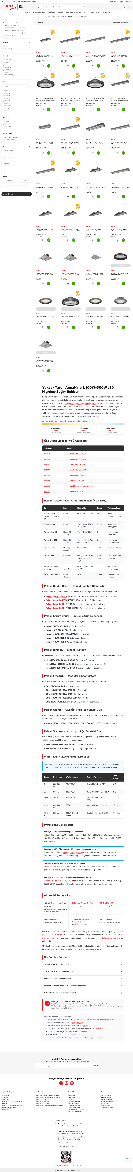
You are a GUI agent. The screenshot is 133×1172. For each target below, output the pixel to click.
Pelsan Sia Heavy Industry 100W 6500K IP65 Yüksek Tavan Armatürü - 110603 (45, 274)
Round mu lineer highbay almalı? (57, 978)
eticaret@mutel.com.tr (27, 2)
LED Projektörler (106, 919)
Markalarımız (106, 12)
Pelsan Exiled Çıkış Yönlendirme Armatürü (49, 1106)
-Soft (55, 1170)
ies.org (85, 1025)
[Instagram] (66, 1083)
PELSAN (38, 52)
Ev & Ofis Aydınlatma (39, 12)
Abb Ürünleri (105, 1104)
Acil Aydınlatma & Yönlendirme (11, 1101)
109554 (47, 486)
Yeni (6, 170)
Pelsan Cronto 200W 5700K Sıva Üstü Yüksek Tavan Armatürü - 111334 (95, 186)
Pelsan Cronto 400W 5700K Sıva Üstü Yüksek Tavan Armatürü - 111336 (94, 230)
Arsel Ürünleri (105, 1106)
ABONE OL (95, 1065)
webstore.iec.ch (107, 1019)
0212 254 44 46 (8, 2)
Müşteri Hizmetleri (74, 1106)
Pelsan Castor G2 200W (76, 470)
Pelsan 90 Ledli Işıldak (42, 1101)
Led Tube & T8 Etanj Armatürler (15, 28)
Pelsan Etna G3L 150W (76, 475)
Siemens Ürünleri (107, 1099)
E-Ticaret (60, 1170)
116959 (47, 454)
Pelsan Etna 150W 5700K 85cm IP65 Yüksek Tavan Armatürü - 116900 (45, 186)
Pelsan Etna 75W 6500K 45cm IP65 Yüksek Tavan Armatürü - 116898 (45, 143)
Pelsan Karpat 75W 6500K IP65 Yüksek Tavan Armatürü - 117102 (44, 56)
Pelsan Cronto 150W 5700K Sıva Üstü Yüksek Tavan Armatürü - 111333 (70, 186)
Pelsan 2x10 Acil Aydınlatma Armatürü (47, 1095)
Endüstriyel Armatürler (66, 16)
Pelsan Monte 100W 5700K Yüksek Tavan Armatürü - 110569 (45, 317)
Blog (85, 12)
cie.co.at (84, 1032)
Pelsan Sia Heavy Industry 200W (80, 486)
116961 (47, 465)
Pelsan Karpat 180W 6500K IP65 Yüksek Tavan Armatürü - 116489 (94, 143)
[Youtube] (72, 1083)
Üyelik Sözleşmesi (74, 1101)
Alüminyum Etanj (50, 919)
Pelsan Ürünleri (106, 1097)
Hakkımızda (112, 2)
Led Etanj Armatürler (12, 25)
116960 (47, 459)
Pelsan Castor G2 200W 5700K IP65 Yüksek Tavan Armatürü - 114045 (120, 317)
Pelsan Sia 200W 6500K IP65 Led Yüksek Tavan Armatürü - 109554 (94, 274)
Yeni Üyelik (71, 1095)
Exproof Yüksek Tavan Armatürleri (80, 920)
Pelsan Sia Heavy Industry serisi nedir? (60, 993)
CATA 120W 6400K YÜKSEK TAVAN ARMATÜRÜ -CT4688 (119, 274)
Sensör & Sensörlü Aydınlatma (11, 1106)
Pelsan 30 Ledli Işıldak (42, 1104)
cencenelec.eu (98, 1029)
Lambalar (4, 1097)
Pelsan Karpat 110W (75, 491)
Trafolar (4, 1104)
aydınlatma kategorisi (109, 938)
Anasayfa (49, 16)
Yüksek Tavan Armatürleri (15, 33)
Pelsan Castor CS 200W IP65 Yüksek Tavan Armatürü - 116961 (70, 317)
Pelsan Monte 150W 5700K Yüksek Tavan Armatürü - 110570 (94, 317)
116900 (47, 475)
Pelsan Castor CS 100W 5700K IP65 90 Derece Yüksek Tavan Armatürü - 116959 (45, 99)
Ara (83, 7)
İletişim (121, 2)
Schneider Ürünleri (107, 1101)
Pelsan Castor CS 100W (76, 454)
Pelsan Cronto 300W (75, 481)
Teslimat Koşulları (74, 1097)
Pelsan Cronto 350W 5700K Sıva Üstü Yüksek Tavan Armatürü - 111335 (119, 230)
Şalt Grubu (5, 1110)
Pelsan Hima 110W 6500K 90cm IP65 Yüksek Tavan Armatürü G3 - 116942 (70, 99)
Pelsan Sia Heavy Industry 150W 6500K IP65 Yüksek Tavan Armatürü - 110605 (45, 361)
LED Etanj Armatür (107, 903)
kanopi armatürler (77, 931)
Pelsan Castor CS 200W (76, 465)
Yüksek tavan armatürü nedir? (56, 964)
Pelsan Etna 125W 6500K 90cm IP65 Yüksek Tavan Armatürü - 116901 (120, 143)
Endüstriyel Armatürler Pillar (82, 903)
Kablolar (60, 12)
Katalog (129, 2)
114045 (47, 470)
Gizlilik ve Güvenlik (74, 1108)
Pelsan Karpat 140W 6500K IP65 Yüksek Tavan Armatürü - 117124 (119, 56)
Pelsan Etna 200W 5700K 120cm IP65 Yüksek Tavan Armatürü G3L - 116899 (120, 186)
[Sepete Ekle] (48, 66)
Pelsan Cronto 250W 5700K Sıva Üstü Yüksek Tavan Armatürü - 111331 (70, 230)
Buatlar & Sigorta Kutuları (73, 12)
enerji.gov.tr (100, 1038)
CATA (112, 270)
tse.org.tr (82, 1035)
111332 (47, 481)
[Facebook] (61, 1083)
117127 (47, 491)
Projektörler (5, 1099)
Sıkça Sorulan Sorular (75, 1112)
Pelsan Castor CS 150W (76, 459)
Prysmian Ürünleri (107, 1108)
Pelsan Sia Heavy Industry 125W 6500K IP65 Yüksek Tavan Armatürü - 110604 (70, 274)
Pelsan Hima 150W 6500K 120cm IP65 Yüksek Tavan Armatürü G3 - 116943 (120, 99)
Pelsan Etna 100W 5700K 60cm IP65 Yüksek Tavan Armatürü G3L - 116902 (70, 143)
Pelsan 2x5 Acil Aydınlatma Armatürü (47, 1097)
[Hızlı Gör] (42, 66)
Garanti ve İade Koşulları (76, 1110)
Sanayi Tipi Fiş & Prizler (8, 1108)
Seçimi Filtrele (8, 194)
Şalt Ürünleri (51, 12)
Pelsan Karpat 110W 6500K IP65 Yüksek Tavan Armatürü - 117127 (69, 56)
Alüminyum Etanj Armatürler (14, 30)
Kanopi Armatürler (11, 35)
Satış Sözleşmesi (73, 1104)
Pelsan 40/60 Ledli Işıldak (43, 1099)
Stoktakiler (8, 157)
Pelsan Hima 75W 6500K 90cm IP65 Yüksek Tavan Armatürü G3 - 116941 (95, 56)
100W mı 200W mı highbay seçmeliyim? (61, 971)
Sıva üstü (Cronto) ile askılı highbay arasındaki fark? (65, 986)
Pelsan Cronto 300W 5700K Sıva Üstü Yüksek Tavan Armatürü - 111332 (44, 230)
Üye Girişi (71, 1099)
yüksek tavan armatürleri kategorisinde (82, 403)
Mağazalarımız (94, 12)
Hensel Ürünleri (106, 1095)
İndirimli (7, 163)
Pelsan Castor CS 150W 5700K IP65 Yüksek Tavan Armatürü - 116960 (95, 99)
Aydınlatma (26, 12)
